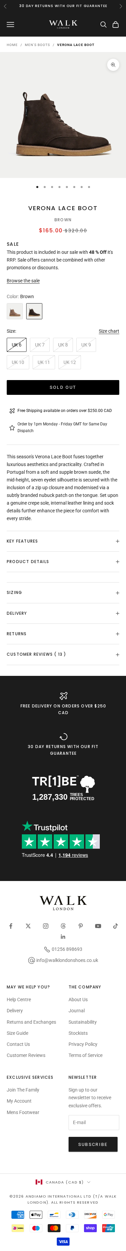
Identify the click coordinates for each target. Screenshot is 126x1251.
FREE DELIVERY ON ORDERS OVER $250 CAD (63, 709)
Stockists (78, 1033)
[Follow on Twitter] (28, 926)
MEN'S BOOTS (37, 45)
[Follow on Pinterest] (80, 926)
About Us (78, 999)
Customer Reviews (26, 1055)
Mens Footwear (23, 1112)
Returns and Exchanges (31, 1022)
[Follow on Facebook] (10, 926)
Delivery (15, 1010)
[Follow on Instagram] (45, 926)
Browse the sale (23, 280)
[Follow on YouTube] (98, 926)
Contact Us (18, 1044)
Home (12, 45)
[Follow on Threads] (63, 926)
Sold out (63, 387)
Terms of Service (85, 1055)
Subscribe (93, 1144)
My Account (19, 1101)
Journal (77, 1010)
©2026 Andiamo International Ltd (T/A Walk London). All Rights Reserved (63, 1199)
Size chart (109, 331)
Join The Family (23, 1090)
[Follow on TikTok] (115, 926)
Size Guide (17, 1033)
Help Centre (19, 999)
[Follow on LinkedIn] (63, 936)
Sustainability (83, 1022)
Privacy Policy (83, 1044)
